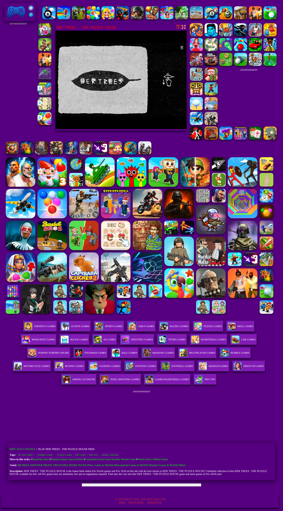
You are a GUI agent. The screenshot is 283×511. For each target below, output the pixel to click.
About (122, 502)
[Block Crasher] (225, 50)
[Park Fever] (44, 94)
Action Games (80, 326)
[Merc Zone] (44, 50)
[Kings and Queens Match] (107, 18)
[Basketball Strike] (152, 18)
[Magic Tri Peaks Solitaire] (44, 35)
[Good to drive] (144, 153)
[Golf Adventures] (270, 18)
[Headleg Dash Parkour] (44, 79)
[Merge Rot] (211, 109)
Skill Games (245, 326)
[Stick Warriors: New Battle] (122, 18)
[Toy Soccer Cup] (225, 65)
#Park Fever (77, 465)
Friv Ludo (80, 455)
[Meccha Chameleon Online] (196, 65)
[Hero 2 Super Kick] (211, 35)
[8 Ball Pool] (211, 18)
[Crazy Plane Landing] (196, 124)
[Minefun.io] (181, 18)
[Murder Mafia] (85, 153)
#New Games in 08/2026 (100, 465)
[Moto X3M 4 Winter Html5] (255, 65)
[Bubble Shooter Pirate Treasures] (44, 124)
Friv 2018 (16, 449)
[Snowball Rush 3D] (196, 109)
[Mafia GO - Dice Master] (26, 153)
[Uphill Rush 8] (166, 18)
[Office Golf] (240, 65)
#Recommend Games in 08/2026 (131, 465)
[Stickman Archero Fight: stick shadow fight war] (240, 35)
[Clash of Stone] (196, 18)
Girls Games (146, 326)
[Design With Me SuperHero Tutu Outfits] (196, 50)
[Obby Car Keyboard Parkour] (255, 50)
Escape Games (25, 455)
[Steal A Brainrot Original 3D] (240, 138)
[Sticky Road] (41, 153)
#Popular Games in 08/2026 (163, 465)
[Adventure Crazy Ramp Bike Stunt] (130, 153)
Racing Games (179, 326)
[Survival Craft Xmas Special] (211, 79)
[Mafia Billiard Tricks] (49, 18)
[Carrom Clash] (12, 153)
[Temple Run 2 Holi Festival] (196, 94)
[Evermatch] (93, 18)
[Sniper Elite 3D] (211, 124)
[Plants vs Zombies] (270, 138)
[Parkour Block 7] (211, 94)
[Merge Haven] (71, 153)
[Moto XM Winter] (196, 79)
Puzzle (30, 449)
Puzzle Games (213, 326)
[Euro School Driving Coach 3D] (240, 18)
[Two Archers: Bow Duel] (196, 35)
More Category (110, 455)
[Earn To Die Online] (211, 138)
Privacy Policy (136, 502)
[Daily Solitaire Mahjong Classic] (255, 138)
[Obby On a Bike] (63, 18)
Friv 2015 (93, 455)
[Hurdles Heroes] (255, 35)
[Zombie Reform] (78, 18)
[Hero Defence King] (211, 50)
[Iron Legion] (211, 65)
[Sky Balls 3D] (225, 18)
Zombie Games (45, 455)
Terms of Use (154, 502)
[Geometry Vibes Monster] (100, 153)
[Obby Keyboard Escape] (270, 50)
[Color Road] (240, 50)
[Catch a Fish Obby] (225, 138)
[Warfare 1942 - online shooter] (137, 18)
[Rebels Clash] (255, 18)
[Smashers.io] (270, 35)
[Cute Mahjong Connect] (44, 109)
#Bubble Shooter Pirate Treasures (43, 465)
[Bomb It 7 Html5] (115, 153)
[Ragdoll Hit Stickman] (196, 138)
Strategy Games (45, 326)
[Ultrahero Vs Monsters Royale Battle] (225, 35)
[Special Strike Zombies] (56, 153)
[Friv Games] (31, 9)
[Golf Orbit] (270, 65)
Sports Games (114, 326)
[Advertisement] (18, 75)
